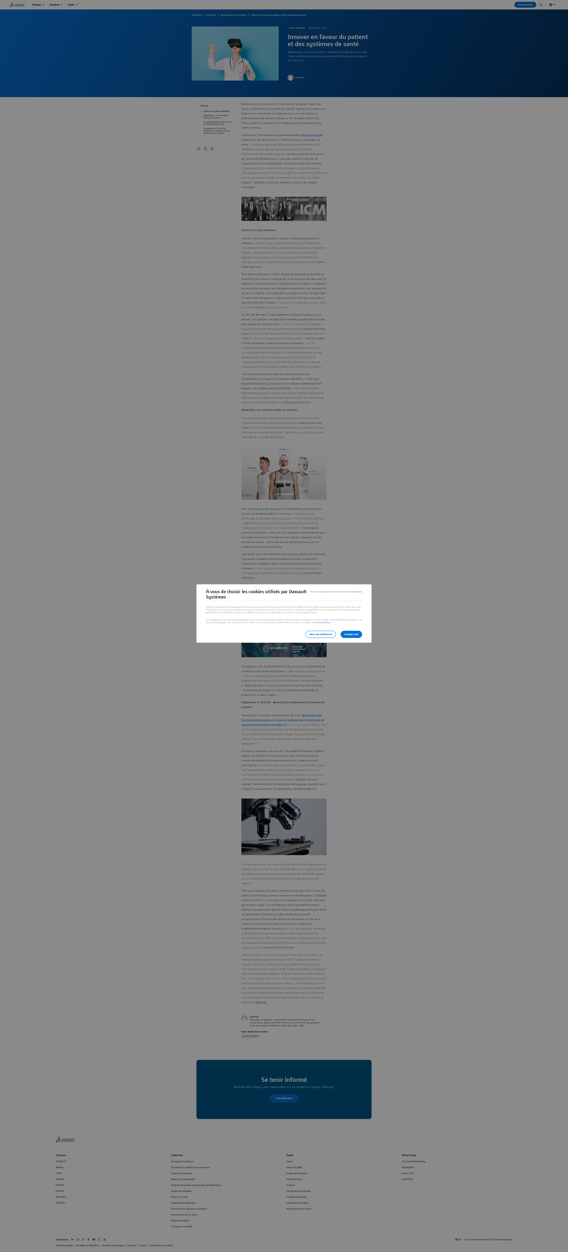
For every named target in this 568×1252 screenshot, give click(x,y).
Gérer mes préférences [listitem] (320, 634)
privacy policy (324, 622)
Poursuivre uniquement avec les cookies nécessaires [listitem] (336, 592)
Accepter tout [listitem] (351, 634)
